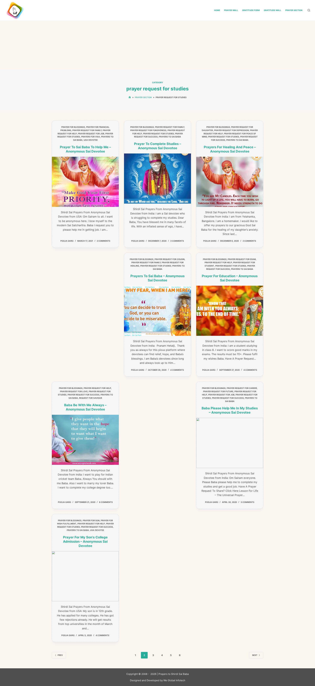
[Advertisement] (157, 45)
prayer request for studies (158, 133)
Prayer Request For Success (83, 394)
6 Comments (106, 502)
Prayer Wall (231, 10)
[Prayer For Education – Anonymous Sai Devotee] (229, 311)
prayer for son (91, 520)
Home (217, 10)
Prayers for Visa (90, 136)
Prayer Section (293, 10)
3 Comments (177, 241)
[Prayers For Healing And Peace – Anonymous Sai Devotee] (229, 182)
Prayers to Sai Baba (170, 136)
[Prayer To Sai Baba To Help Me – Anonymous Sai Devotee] (85, 182)
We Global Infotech (174, 680)
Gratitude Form (251, 10)
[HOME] (129, 97)
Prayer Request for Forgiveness (148, 130)
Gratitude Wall (272, 10)
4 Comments (177, 370)
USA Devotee (91, 140)
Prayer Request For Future (218, 391)
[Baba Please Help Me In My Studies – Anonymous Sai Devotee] (229, 443)
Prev (60, 655)
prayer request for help (218, 262)
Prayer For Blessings (73, 127)
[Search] (309, 10)
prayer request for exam (242, 259)
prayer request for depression (231, 130)
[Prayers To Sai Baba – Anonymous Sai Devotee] (157, 311)
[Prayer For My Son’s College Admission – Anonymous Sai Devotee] (85, 576)
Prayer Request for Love (74, 391)
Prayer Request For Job (91, 133)
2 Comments (103, 241)
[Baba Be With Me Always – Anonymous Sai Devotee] (85, 440)
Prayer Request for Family (87, 130)
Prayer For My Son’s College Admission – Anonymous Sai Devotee (85, 541)
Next (254, 655)
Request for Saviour (90, 398)
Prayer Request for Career (242, 388)
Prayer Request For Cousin (170, 259)
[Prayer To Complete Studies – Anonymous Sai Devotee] (157, 178)
